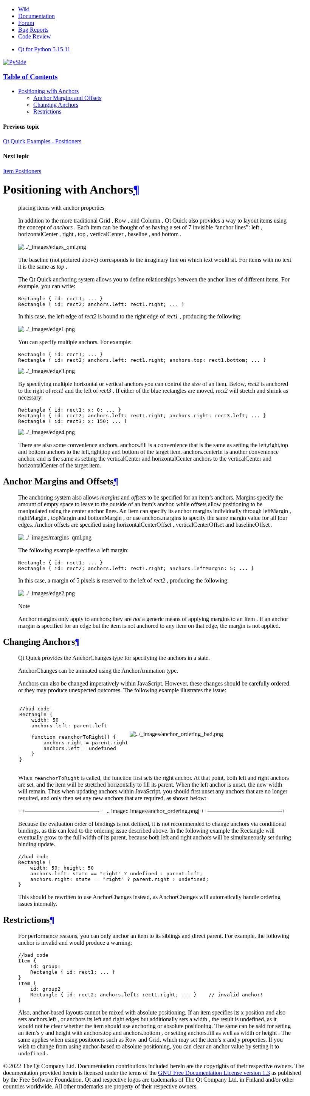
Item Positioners (22, 171)
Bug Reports (33, 29)
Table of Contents (30, 77)
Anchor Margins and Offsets (67, 98)
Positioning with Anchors (48, 91)
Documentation (36, 16)
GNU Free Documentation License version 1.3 (214, 1073)
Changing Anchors (55, 104)
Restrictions (47, 111)
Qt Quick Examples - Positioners (42, 141)
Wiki (23, 9)
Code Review (34, 36)
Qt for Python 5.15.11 (44, 49)
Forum (26, 23)
